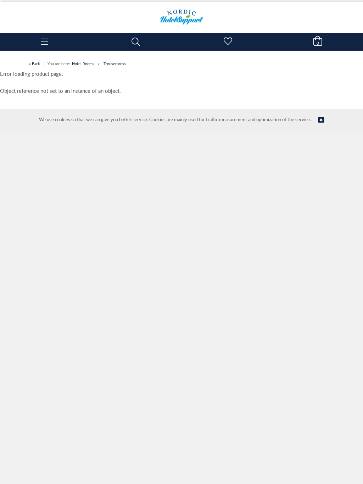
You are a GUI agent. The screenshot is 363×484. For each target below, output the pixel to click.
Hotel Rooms (83, 64)
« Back (34, 64)
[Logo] (181, 13)
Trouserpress (115, 64)
